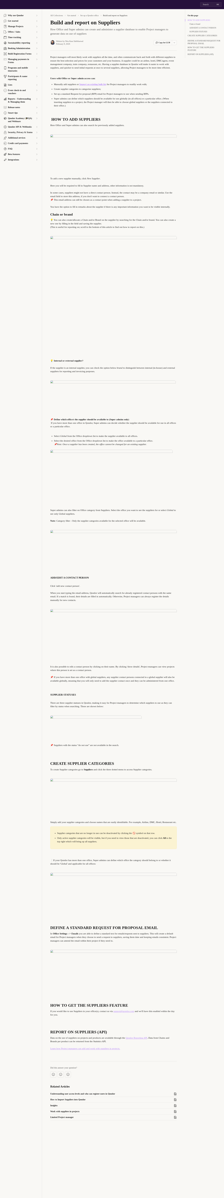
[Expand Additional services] (37, 138)
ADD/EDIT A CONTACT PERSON (202, 28)
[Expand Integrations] (37, 160)
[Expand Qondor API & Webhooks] (37, 127)
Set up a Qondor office (89, 15)
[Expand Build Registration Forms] (37, 54)
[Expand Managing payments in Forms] (37, 59)
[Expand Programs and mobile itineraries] (37, 68)
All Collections (56, 15)
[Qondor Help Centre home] (3, 4)
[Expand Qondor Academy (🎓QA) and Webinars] (37, 118)
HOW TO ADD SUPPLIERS (199, 20)
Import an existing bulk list (92, 84)
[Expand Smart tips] (37, 113)
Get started (71, 15)
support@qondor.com (123, 1011)
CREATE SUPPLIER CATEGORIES (202, 35)
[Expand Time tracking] (37, 37)
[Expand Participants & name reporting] (37, 76)
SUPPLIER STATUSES (198, 32)
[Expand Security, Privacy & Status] (37, 132)
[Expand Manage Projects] (37, 26)
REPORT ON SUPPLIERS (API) (200, 54)
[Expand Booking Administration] (37, 48)
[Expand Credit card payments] (37, 143)
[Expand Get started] (37, 21)
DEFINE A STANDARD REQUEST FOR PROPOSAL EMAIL (204, 42)
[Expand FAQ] (37, 149)
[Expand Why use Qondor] (37, 15)
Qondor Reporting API (136, 1038)
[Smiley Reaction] (68, 1074)
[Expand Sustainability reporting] (37, 43)
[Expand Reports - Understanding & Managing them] (37, 99)
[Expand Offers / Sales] (37, 32)
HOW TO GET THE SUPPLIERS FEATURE (201, 48)
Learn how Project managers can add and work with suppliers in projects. (85, 1048)
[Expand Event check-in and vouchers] (37, 90)
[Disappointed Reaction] (53, 1074)
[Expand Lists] (37, 85)
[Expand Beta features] (37, 154)
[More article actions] (174, 42)
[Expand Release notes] (37, 107)
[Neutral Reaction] (61, 1074)
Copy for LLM (164, 43)
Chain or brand (194, 24)
